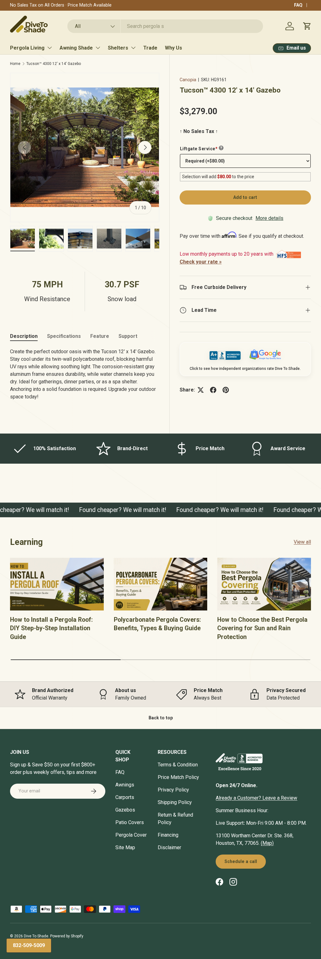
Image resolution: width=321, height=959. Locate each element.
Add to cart (245, 197)
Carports (124, 797)
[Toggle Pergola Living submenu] (49, 47)
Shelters (118, 48)
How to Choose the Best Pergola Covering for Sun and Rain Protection (262, 628)
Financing (168, 835)
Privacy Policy (173, 790)
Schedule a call (240, 861)
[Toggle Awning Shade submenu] (98, 47)
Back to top (161, 717)
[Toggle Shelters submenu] (133, 47)
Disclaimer (169, 847)
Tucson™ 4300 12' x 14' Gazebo (53, 63)
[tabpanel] (84, 377)
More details (269, 218)
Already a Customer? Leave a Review (256, 798)
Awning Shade (76, 48)
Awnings (124, 785)
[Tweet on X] (200, 390)
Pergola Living (27, 48)
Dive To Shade (36, 936)
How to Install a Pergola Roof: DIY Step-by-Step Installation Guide (51, 628)
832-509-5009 (29, 945)
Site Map (125, 847)
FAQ (298, 5)
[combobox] (165, 26)
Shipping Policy (175, 802)
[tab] (24, 336)
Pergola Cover (131, 835)
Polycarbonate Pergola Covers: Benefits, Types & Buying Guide (157, 624)
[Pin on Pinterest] (225, 390)
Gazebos (125, 810)
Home (15, 63)
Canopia (188, 79)
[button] (307, 26)
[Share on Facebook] (213, 390)
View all (302, 542)
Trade (150, 48)
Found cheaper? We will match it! (117, 510)
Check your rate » (201, 262)
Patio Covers (129, 822)
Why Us (173, 48)
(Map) (267, 843)
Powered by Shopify (66, 936)
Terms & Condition (178, 765)
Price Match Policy (178, 777)
